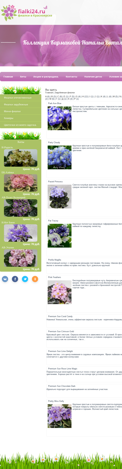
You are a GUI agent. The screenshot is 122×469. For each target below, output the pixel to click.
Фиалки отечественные (17, 97)
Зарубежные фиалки (65, 92)
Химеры (8, 118)
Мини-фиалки (12, 111)
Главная (8, 76)
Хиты (23, 76)
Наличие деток (93, 76)
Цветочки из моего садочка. (20, 124)
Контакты (71, 76)
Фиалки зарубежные (16, 104)
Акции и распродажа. (46, 76)
